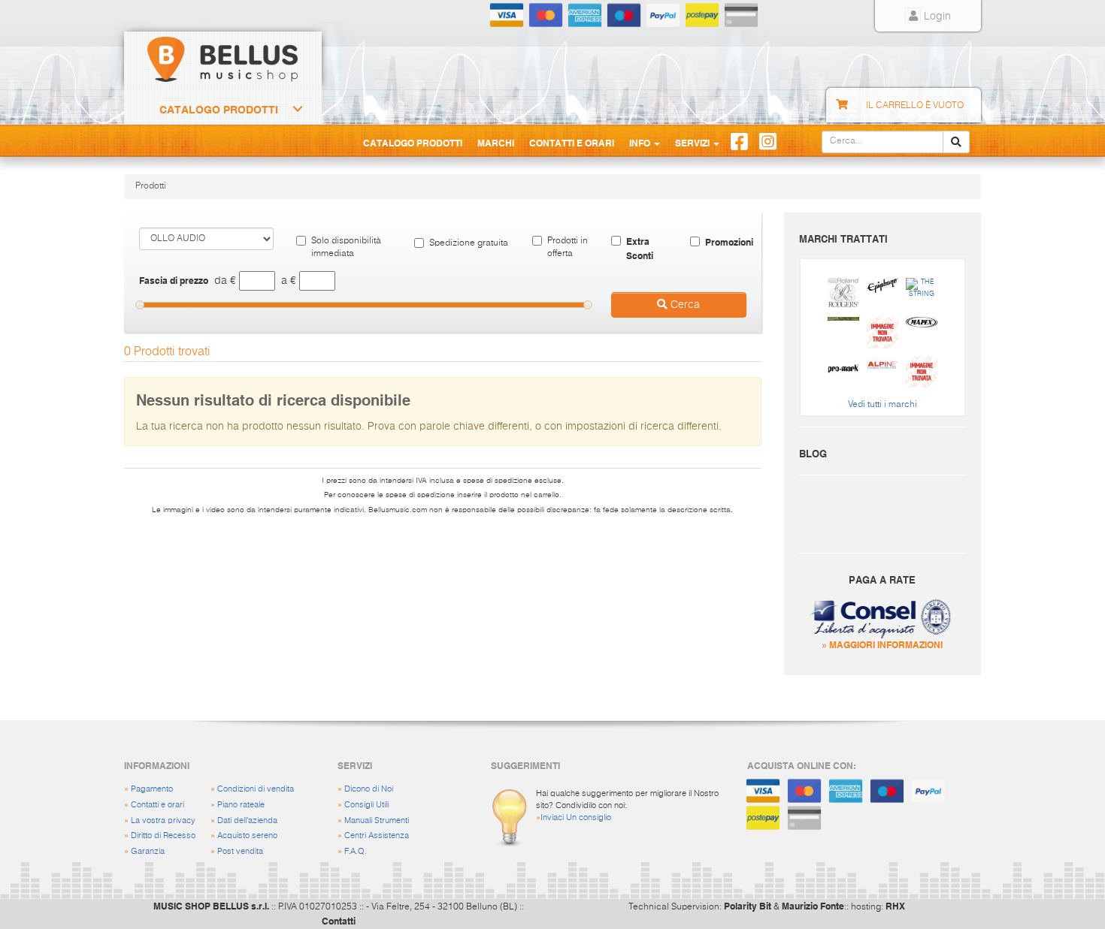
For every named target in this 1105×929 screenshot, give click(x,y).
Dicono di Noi (368, 789)
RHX (895, 906)
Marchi (495, 143)
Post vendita (240, 851)
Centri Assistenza (376, 835)
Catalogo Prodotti (218, 109)
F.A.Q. (355, 851)
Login (936, 16)
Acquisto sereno (247, 835)
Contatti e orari (157, 805)
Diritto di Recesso (163, 835)
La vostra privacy (163, 820)
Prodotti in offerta (567, 247)
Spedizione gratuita (468, 243)
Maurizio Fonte (813, 906)
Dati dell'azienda (247, 820)
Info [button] (640, 143)
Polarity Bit (747, 906)
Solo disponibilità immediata (346, 247)
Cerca (684, 305)
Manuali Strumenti (376, 820)
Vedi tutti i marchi (882, 404)
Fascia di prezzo (173, 280)
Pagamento (152, 789)
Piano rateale (241, 805)
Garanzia (148, 851)
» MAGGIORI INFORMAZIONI (882, 644)
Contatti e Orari (571, 143)
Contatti (339, 921)
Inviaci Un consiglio (575, 817)
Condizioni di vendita (255, 789)
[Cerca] (956, 142)
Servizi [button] (693, 143)
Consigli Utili (366, 805)
